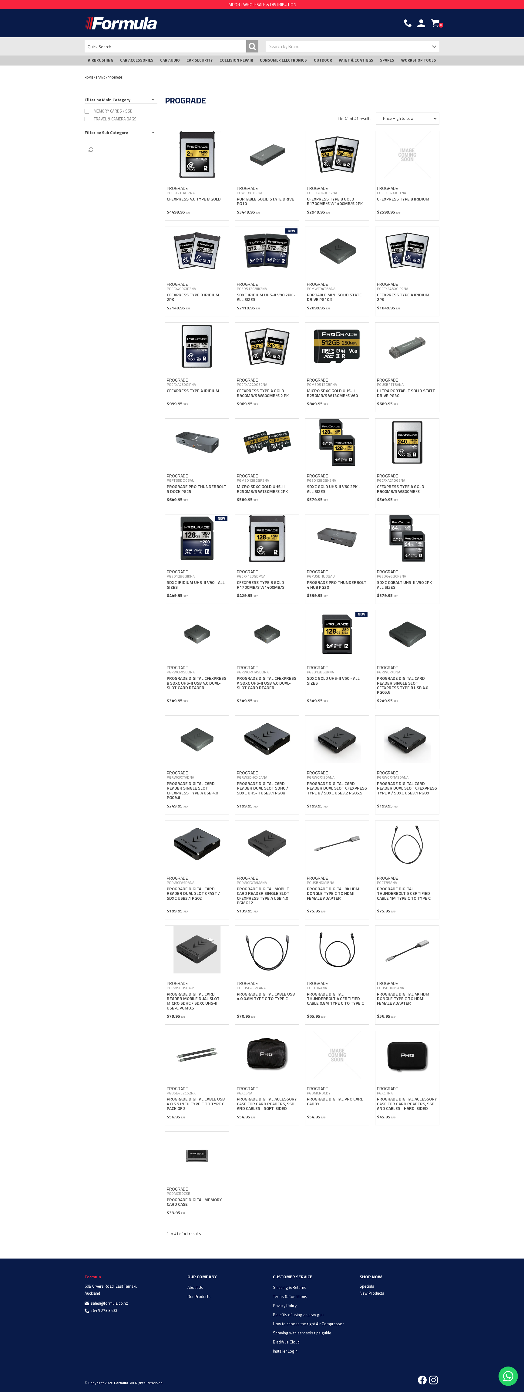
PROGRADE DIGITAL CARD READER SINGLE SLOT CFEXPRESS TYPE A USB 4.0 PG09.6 (192, 790)
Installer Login (285, 1351)
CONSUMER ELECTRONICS (283, 60)
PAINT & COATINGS (356, 60)
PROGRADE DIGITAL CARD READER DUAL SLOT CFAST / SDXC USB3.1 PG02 (193, 893)
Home (89, 77)
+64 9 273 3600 (104, 1310)
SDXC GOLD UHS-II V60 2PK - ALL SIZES (333, 488)
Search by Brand (284, 46)
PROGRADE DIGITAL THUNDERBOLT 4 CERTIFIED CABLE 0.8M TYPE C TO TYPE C (335, 998)
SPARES (387, 60)
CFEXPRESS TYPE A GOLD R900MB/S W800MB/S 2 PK (263, 392)
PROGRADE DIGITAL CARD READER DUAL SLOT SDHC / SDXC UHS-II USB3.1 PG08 (262, 788)
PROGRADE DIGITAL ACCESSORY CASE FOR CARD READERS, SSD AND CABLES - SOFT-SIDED (267, 1103)
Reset (90, 150)
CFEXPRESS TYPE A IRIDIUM (193, 390)
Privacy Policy (285, 1306)
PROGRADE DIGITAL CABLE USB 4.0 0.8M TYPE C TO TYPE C (266, 996)
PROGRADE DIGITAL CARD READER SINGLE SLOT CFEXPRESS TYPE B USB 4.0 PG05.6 (402, 685)
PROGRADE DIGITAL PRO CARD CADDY (335, 1101)
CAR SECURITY (199, 60)
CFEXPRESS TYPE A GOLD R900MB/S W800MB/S (400, 488)
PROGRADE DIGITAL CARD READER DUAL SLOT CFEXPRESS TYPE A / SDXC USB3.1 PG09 (407, 788)
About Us (195, 1287)
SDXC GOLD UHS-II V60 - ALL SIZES (333, 680)
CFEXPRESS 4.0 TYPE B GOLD (194, 199)
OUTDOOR (323, 60)
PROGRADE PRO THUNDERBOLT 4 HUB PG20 (336, 584)
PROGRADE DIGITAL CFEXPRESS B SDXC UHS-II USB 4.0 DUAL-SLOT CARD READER (196, 683)
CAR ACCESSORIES (136, 60)
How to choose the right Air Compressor (308, 1324)
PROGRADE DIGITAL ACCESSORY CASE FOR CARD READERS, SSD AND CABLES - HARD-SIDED (407, 1103)
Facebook (422, 1380)
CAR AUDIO (170, 60)
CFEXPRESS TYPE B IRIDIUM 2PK (193, 297)
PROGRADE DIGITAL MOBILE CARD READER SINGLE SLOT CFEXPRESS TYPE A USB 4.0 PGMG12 (263, 895)
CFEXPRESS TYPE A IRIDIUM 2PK (403, 297)
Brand (100, 77)
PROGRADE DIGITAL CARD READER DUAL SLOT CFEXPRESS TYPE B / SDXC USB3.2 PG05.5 (337, 788)
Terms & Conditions (290, 1296)
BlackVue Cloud (286, 1342)
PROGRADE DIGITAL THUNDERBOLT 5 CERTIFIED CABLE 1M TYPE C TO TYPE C (404, 893)
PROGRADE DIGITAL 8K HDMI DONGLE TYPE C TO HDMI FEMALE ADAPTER (334, 893)
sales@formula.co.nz (109, 1303)
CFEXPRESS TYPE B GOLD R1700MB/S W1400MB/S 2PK (335, 201)
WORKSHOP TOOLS (418, 60)
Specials (367, 1286)
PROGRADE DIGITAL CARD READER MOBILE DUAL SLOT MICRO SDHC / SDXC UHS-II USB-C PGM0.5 (193, 1001)
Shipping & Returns (289, 1287)
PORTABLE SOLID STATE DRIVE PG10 (265, 201)
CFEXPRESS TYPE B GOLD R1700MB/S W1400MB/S (260, 584)
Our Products (198, 1296)
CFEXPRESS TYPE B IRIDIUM (403, 199)
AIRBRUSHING (100, 60)
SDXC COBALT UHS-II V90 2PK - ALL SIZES (406, 584)
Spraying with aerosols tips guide (302, 1333)
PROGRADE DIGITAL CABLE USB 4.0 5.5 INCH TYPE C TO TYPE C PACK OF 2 (196, 1103)
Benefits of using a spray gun (298, 1315)
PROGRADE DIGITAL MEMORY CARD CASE (194, 1201)
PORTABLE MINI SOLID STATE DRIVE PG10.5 (334, 297)
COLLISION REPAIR (236, 60)
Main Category (116, 99)
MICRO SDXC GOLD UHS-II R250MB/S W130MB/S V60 (332, 392)
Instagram (433, 1380)
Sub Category (115, 132)
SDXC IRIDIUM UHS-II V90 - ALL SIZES (196, 584)
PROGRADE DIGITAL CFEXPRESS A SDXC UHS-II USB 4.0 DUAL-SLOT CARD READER (266, 683)
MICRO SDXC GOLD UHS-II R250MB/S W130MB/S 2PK (262, 488)
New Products (372, 1293)
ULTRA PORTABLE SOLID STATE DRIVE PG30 (406, 392)
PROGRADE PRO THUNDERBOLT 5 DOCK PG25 (196, 488)
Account (421, 23)
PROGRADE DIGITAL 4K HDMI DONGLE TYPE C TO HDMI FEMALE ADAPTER (404, 998)
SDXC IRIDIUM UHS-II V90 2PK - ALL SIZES (266, 297)
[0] (435, 23)
